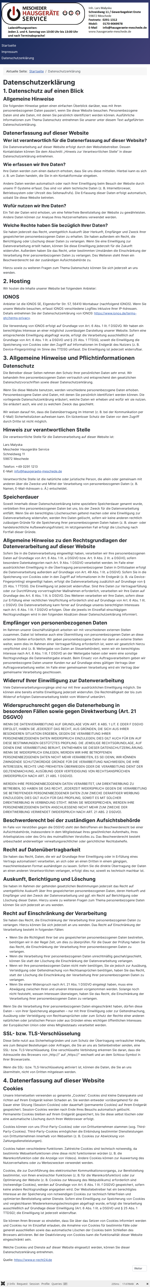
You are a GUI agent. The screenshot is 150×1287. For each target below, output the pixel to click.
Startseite (9, 45)
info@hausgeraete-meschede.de (38, 471)
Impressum (10, 52)
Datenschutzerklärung (18, 58)
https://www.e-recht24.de (33, 1260)
